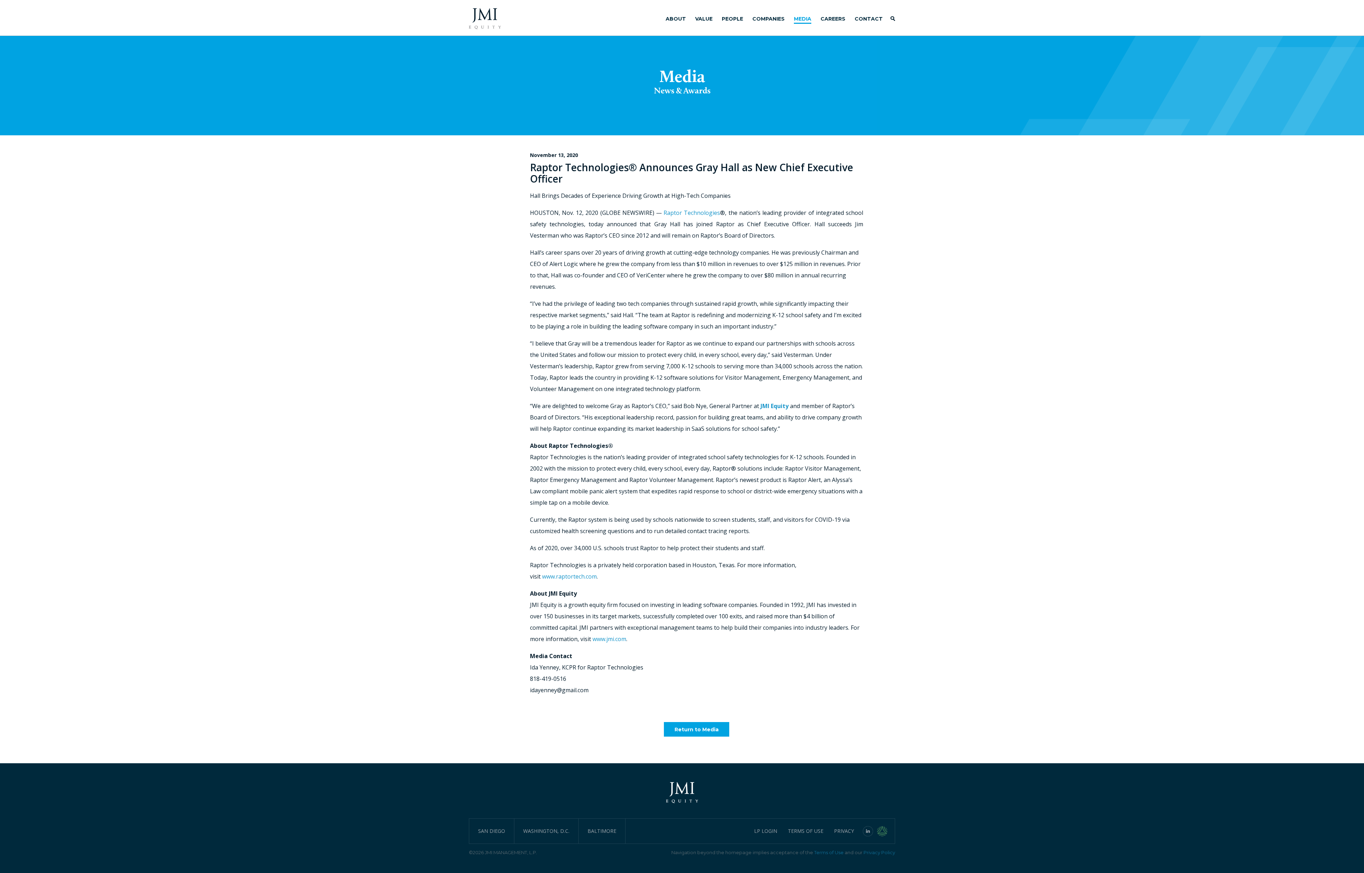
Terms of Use (829, 852)
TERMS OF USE (805, 831)
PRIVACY (844, 831)
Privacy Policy (879, 852)
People (732, 19)
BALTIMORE (602, 831)
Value (704, 19)
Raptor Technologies (692, 213)
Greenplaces (886, 831)
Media (802, 19)
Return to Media (697, 729)
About (676, 19)
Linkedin (868, 831)
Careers (833, 19)
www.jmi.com (609, 639)
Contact (869, 19)
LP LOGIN (765, 831)
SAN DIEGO (491, 831)
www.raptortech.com (569, 576)
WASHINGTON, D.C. (546, 831)
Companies (768, 19)
